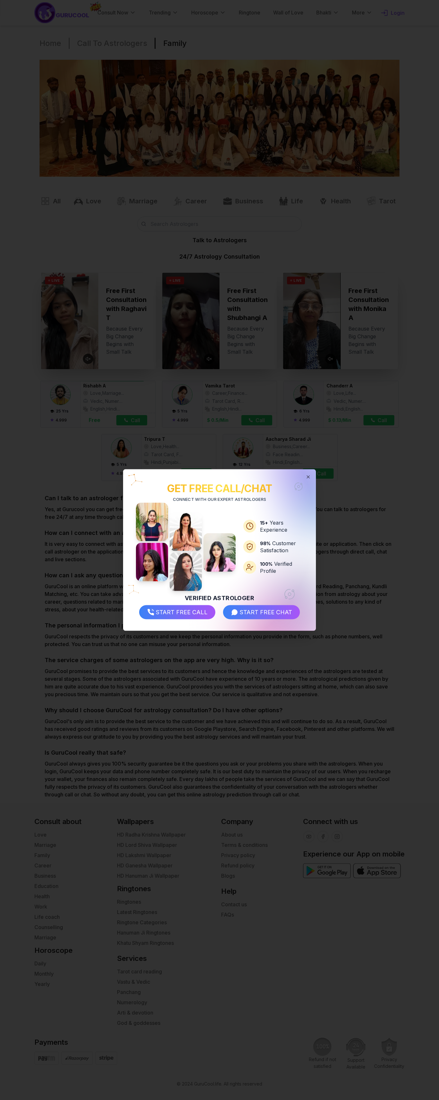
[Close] (308, 477)
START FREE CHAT (266, 611)
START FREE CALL (182, 611)
